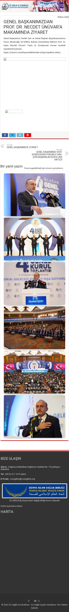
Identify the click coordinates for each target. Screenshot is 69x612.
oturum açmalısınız (54, 168)
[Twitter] (31, 601)
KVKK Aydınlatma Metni (11, 506)
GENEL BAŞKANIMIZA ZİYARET (22, 146)
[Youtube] (35, 601)
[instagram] (39, 601)
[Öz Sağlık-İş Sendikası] (34, 6)
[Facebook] (29, 601)
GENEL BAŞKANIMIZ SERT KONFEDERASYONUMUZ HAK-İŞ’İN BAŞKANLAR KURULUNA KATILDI (47, 155)
